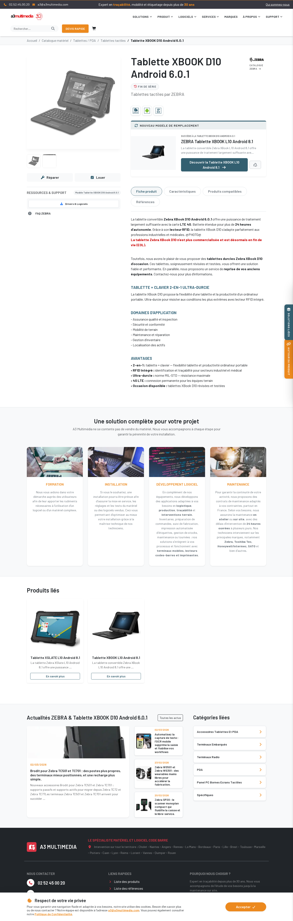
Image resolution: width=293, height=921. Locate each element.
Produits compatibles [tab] (225, 191)
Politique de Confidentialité (53, 914)
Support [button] (272, 16)
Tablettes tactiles (113, 40)
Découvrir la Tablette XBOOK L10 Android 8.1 (214, 164)
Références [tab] (145, 202)
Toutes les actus (170, 718)
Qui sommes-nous (278, 4)
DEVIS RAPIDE (75, 28)
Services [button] (209, 16)
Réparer (53, 177)
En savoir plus (55, 676)
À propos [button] (250, 16)
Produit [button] (163, 16)
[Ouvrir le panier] (94, 28)
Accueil (32, 40)
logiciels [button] (185, 16)
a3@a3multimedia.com (123, 910)
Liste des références (128, 888)
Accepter (243, 907)
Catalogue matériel (55, 40)
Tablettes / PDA (84, 40)
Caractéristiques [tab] (182, 191)
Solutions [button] (141, 16)
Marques (231, 16)
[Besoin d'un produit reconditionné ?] (255, 165)
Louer (100, 177)
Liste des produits (127, 881)
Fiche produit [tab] (146, 191)
